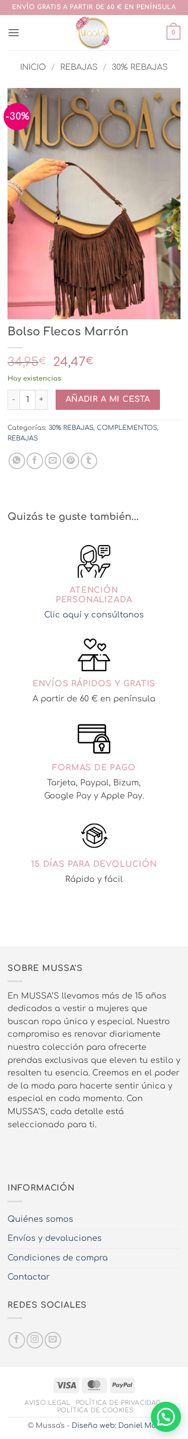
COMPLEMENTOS (127, 427)
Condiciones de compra (58, 1258)
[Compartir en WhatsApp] (17, 461)
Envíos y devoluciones (55, 1238)
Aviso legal (48, 1402)
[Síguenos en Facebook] (17, 1340)
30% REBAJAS (140, 67)
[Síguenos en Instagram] (35, 1340)
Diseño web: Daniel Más (116, 1425)
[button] (14, 32)
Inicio (33, 67)
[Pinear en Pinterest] (71, 461)
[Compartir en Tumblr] (89, 461)
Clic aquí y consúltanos (94, 614)
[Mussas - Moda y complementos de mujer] (93, 32)
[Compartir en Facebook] (35, 461)
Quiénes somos (40, 1219)
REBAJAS (79, 67)
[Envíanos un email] (53, 1340)
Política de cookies (95, 1410)
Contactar (29, 1277)
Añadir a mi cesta (108, 399)
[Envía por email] (53, 461)
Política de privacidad (118, 1402)
